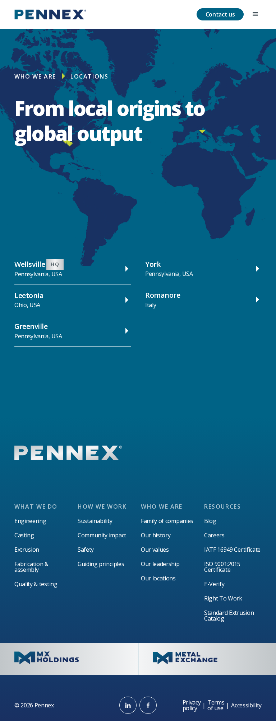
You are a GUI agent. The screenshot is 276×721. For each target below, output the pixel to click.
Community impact (102, 535)
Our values (155, 549)
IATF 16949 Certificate (232, 549)
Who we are (35, 76)
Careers (214, 535)
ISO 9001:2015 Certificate (222, 566)
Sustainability (95, 521)
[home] (50, 14)
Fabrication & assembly (31, 566)
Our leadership (160, 564)
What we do (36, 506)
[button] (255, 14)
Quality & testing (36, 584)
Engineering (30, 521)
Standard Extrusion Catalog (229, 615)
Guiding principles (101, 564)
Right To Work (223, 598)
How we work (102, 506)
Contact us (220, 14)
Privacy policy (192, 705)
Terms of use (215, 705)
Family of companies (167, 521)
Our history (155, 535)
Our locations (158, 578)
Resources (222, 506)
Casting (24, 535)
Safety (86, 549)
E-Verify (214, 584)
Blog (210, 521)
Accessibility (246, 705)
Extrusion (26, 549)
